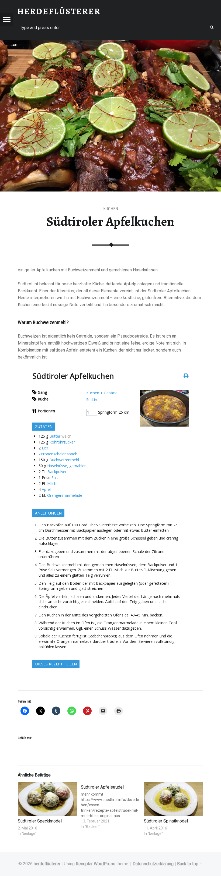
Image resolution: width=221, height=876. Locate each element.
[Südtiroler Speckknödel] (47, 799)
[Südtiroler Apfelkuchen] (110, 43)
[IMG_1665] (164, 425)
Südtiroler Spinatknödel (166, 821)
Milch (51, 483)
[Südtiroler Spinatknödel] (173, 799)
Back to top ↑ (190, 863)
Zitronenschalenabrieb (58, 453)
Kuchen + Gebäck (101, 392)
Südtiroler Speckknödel (40, 821)
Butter (54, 436)
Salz (54, 477)
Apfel (46, 489)
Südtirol (92, 399)
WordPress (104, 863)
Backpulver (57, 471)
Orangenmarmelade (64, 495)
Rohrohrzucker (62, 442)
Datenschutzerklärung (153, 863)
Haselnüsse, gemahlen (67, 465)
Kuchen (110, 208)
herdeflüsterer (47, 863)
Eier (45, 448)
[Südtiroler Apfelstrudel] (110, 805)
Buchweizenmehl (64, 459)
